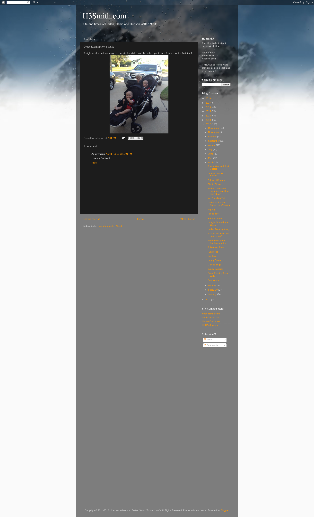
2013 (208, 120)
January (212, 294)
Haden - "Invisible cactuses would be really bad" (218, 191)
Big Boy (211, 209)
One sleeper (214, 280)
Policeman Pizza (216, 247)
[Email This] (129, 138)
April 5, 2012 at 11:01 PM (119, 154)
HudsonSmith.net (211, 321)
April (210, 162)
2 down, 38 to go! (217, 180)
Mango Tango (215, 218)
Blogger (224, 510)
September (214, 141)
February (213, 290)
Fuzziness (213, 252)
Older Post (187, 219)
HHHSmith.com (210, 325)
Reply (94, 163)
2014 (208, 116)
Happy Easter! (215, 260)
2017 (208, 103)
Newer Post (91, 219)
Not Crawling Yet (216, 198)
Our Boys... (213, 256)
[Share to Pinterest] (141, 138)
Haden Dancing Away (219, 229)
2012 (208, 124)
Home (140, 219)
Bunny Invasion (215, 269)
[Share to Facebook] (138, 138)
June (211, 154)
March (211, 285)
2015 (208, 111)
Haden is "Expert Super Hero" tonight (219, 203)
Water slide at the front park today (217, 241)
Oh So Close (214, 184)
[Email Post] (123, 138)
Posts (209, 339)
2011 (208, 299)
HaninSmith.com (210, 317)
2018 (208, 98)
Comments (212, 345)
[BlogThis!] (132, 138)
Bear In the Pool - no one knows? (218, 234)
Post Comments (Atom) (110, 226)
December (214, 128)
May (210, 158)
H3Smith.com (104, 15)
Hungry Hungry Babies (215, 174)
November (214, 132)
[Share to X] (135, 138)
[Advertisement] (215, 402)
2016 (208, 107)
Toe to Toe (213, 214)
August (212, 145)
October (212, 136)
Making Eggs (214, 264)
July (210, 149)
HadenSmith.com (211, 313)
